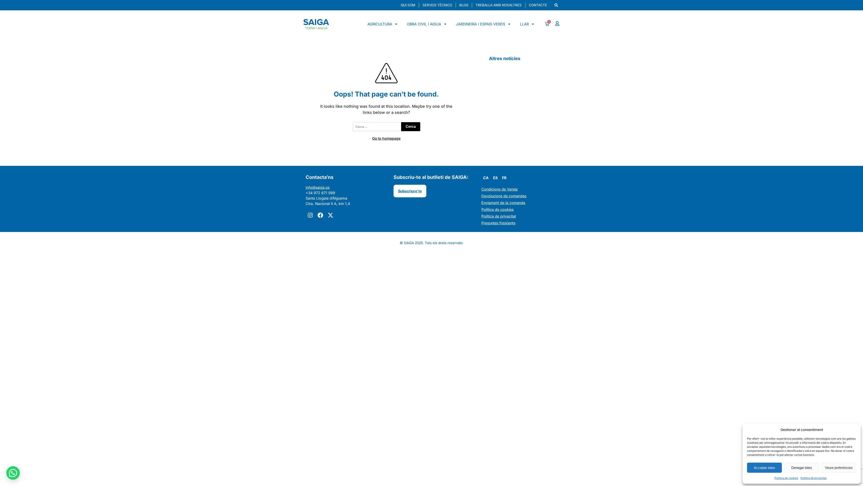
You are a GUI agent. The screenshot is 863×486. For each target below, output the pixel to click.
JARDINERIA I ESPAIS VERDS (480, 24)
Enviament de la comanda (503, 202)
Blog (463, 5)
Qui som (408, 5)
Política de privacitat (814, 478)
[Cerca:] (377, 126)
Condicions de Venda (499, 189)
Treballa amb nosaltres (499, 5)
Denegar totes (801, 468)
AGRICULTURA (379, 24)
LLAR (524, 24)
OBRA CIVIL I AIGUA (424, 24)
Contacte (538, 5)
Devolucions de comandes (503, 196)
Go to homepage (386, 138)
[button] (556, 5)
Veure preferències (839, 468)
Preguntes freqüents (498, 223)
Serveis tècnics (437, 5)
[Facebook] (320, 215)
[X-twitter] (330, 215)
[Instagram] (310, 215)
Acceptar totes (764, 468)
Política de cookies (786, 478)
